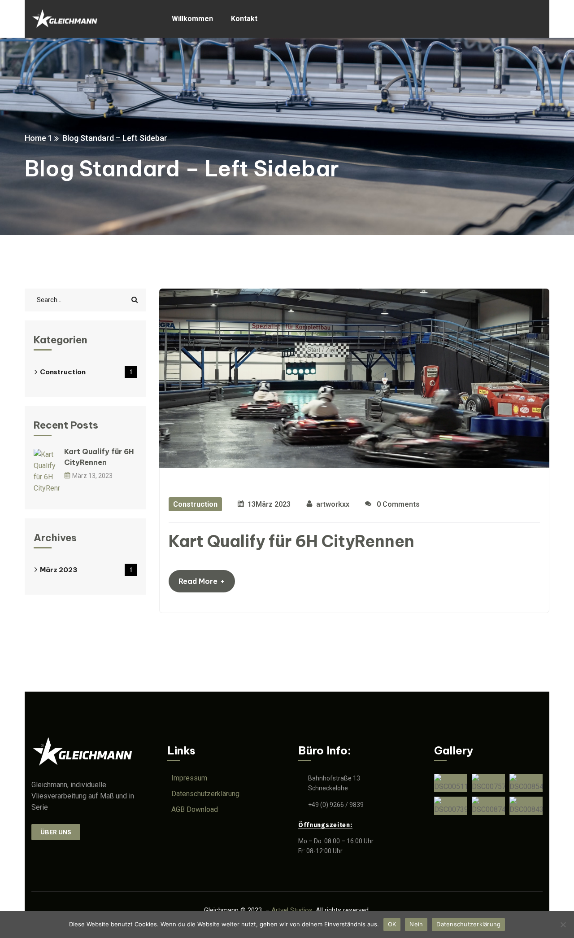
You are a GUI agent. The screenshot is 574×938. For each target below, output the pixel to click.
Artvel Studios (292, 910)
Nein (416, 924)
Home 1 (38, 138)
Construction (195, 504)
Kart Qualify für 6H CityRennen (291, 541)
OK (392, 924)
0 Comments (397, 504)
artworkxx (332, 504)
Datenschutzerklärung (468, 924)
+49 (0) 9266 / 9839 (336, 804)
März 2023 (86, 569)
